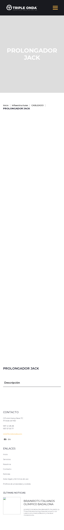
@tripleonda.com (14, 433)
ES (5, 439)
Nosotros (7, 464)
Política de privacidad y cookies (17, 484)
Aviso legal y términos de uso (15, 479)
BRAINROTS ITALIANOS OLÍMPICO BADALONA (39, 502)
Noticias (6, 474)
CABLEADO (37, 105)
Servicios (7, 459)
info (5, 433)
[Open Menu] (55, 7)
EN (9, 439)
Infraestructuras (20, 105)
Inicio (6, 105)
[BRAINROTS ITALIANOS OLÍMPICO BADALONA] (12, 508)
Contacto (7, 469)
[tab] (12, 383)
